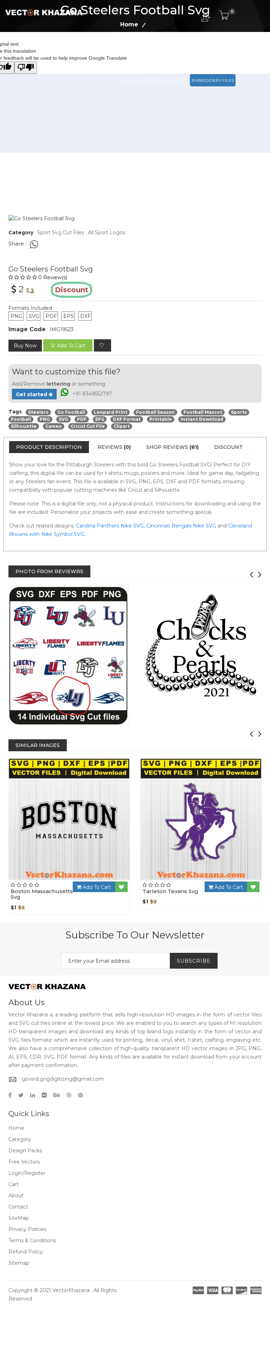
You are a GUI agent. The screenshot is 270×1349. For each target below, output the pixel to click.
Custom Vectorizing (141, 80)
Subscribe (194, 961)
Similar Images (37, 745)
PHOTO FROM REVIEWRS (49, 571)
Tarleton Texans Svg (170, 891)
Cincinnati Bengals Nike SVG (181, 526)
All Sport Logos (106, 232)
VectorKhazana (71, 1290)
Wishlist (88, 879)
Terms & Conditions (32, 1240)
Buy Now (25, 345)
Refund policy (25, 1252)
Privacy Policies (27, 1229)
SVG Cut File (167, 49)
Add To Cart (96, 887)
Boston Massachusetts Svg (42, 894)
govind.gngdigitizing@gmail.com (63, 1079)
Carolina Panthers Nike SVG (110, 526)
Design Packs (132, 49)
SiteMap (18, 1218)
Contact (18, 1207)
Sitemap (18, 1263)
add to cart (71, 345)
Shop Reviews (172, 447)
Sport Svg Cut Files (60, 232)
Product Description (49, 447)
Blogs (178, 80)
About (16, 1195)
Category (19, 1139)
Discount (228, 447)
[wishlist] (102, 345)
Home (16, 1128)
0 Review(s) (52, 277)
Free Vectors (235, 49)
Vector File (200, 49)
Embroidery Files (213, 80)
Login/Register (26, 1173)
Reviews (114, 447)
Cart (13, 1184)
